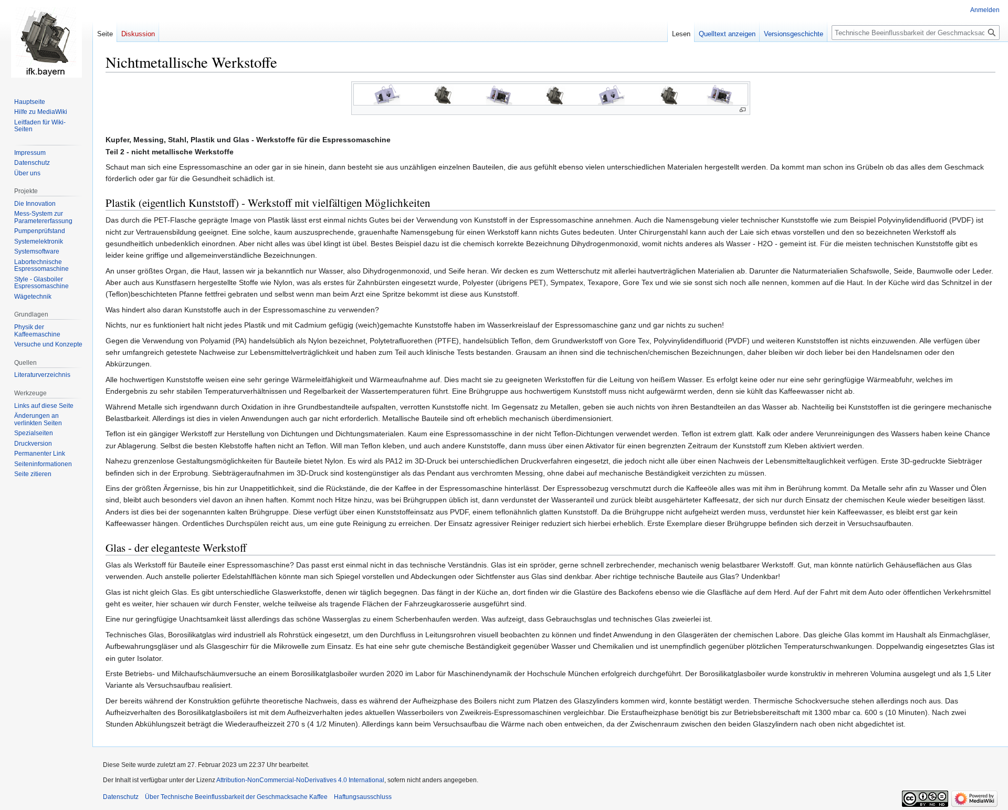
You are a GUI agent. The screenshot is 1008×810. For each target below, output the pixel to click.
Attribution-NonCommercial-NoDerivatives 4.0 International (300, 780)
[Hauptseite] (46, 42)
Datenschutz (121, 797)
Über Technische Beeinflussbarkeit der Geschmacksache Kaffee (236, 797)
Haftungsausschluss (363, 797)
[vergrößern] (743, 110)
